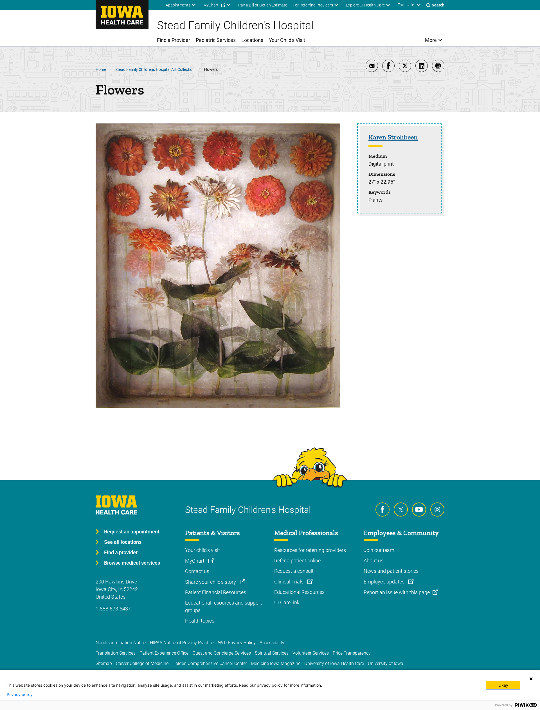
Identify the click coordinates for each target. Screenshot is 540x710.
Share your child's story (211, 582)
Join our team (379, 550)
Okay (503, 685)
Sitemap (104, 663)
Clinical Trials (289, 582)
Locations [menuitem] (252, 40)
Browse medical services (132, 563)
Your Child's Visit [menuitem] (287, 40)
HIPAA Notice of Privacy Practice (182, 642)
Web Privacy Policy (237, 642)
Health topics (199, 621)
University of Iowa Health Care (334, 663)
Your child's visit (202, 550)
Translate (406, 5)
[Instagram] (437, 509)
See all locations (122, 542)
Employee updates (385, 582)
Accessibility (272, 642)
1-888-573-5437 (113, 609)
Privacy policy (20, 694)
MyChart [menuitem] (211, 5)
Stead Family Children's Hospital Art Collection (155, 69)
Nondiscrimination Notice (121, 642)
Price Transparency (352, 653)
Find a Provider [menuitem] (173, 40)
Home (101, 69)
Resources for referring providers (310, 550)
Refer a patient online (297, 561)
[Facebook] (382, 509)
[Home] (122, 14)
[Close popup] (531, 679)
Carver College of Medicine (142, 663)
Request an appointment (131, 532)
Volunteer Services (310, 653)
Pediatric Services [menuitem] (216, 40)
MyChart (195, 561)
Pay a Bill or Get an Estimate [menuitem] (262, 5)
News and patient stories (391, 571)
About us (373, 561)
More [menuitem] (431, 40)
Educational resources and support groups (223, 606)
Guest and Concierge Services (221, 653)
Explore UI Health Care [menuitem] (365, 5)
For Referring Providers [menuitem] (313, 5)
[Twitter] (401, 509)
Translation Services (116, 653)
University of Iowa (385, 663)
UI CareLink (287, 602)
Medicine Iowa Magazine (275, 663)
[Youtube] (419, 509)
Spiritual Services (272, 653)
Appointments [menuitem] (178, 5)
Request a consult (294, 571)
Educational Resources (299, 592)
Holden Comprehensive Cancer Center (209, 663)
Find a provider (121, 552)
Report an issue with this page (397, 592)
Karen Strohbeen (393, 137)
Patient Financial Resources (215, 592)
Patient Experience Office (164, 653)
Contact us (197, 571)
